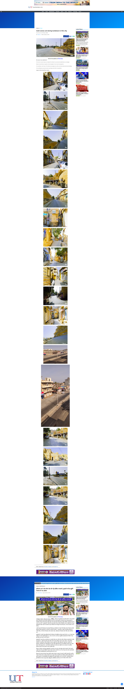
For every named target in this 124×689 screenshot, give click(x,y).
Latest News (79, 29)
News (43, 11)
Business (70, 11)
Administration (51, 11)
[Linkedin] (88, 673)
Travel (46, 11)
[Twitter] (85, 673)
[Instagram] (86, 673)
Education (57, 11)
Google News (56, 566)
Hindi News (42, 586)
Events (80, 11)
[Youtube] (89, 673)
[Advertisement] (62, 19)
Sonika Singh (40, 592)
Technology (75, 11)
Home (37, 28)
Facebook (46, 566)
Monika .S (39, 34)
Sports (62, 11)
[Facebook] (83, 673)
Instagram (50, 566)
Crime (66, 11)
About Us (34, 672)
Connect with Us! (87, 672)
